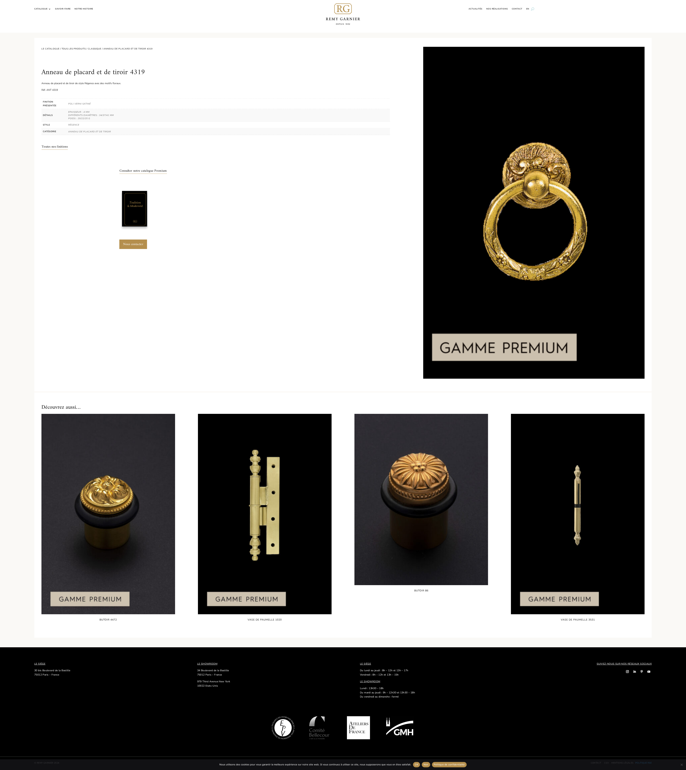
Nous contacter (133, 244)
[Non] (681, 764)
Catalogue (41, 9)
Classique (94, 48)
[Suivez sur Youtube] (649, 671)
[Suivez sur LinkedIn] (634, 671)
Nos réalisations (497, 9)
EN (527, 9)
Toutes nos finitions (55, 146)
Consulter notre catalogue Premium (143, 171)
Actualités (475, 9)
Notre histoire (83, 9)
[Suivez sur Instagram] (627, 671)
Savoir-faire (63, 9)
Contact (517, 9)
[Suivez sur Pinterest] (642, 671)
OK (416, 764)
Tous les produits (74, 48)
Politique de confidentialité (449, 764)
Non (426, 764)
